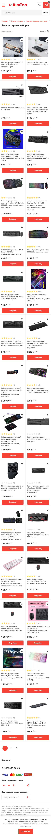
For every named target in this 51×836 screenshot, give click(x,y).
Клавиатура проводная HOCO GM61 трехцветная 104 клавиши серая (12, 65)
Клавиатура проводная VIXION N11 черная (12, 108)
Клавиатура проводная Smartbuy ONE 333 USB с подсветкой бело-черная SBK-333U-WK (38, 677)
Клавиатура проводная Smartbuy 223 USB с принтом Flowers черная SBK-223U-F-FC (38, 390)
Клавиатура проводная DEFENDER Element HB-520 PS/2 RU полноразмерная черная (36, 724)
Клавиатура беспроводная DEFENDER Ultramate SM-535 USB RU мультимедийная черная (37, 110)
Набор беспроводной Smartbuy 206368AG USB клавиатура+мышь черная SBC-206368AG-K (38, 629)
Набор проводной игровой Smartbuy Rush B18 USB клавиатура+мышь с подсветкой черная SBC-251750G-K (36, 205)
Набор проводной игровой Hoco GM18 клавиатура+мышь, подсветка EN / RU (38, 298)
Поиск (45, 12)
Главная (4, 21)
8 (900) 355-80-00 (39, 4)
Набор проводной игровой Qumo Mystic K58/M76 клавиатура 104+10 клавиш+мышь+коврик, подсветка (11, 441)
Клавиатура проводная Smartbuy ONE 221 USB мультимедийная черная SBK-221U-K (12, 157)
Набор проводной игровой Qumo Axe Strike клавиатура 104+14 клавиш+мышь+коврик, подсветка (11, 392)
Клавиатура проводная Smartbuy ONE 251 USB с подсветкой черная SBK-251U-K (12, 677)
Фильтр (42, 31)
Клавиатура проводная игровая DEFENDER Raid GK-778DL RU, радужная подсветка (37, 344)
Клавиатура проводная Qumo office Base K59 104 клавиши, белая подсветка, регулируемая (38, 489)
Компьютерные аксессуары (37, 21)
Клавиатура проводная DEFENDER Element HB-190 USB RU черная (38, 439)
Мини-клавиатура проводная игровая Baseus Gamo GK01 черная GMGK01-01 (12, 488)
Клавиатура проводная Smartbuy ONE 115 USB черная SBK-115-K (12, 723)
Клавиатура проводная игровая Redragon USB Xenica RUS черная (37, 535)
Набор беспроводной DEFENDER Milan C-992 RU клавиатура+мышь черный (11, 628)
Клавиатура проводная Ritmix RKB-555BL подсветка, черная (38, 251)
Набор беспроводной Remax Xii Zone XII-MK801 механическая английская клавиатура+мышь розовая (11, 583)
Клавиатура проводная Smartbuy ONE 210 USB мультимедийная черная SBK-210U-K (38, 157)
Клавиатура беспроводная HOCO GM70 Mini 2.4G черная (37, 64)
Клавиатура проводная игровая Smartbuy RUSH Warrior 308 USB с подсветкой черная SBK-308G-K (12, 204)
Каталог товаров (17, 21)
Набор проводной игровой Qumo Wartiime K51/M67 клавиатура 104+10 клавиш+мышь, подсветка (11, 536)
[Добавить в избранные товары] (22, 40)
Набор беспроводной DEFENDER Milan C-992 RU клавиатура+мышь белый (36, 582)
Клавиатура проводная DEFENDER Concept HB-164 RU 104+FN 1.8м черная (12, 297)
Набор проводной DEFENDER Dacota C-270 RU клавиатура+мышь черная (12, 252)
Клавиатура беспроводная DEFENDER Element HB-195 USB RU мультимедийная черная (12, 343)
